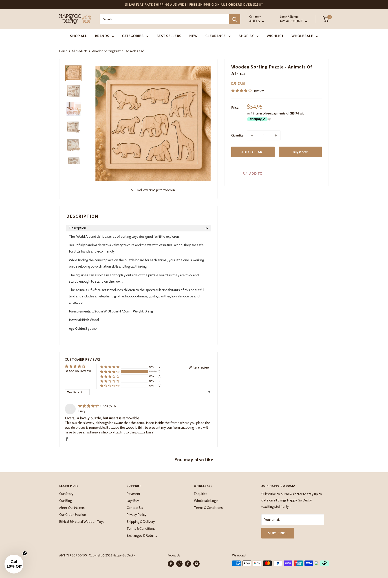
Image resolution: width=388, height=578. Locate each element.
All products (79, 51)
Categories (133, 36)
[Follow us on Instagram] (179, 563)
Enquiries (200, 494)
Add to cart (252, 152)
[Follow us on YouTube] (196, 563)
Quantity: (237, 135)
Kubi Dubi (238, 83)
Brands (102, 36)
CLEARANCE (215, 36)
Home (63, 51)
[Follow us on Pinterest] (188, 563)
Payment (133, 494)
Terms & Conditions (141, 529)
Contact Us (135, 508)
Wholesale (302, 36)
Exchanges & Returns (142, 536)
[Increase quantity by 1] (275, 135)
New (193, 36)
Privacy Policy (136, 515)
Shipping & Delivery (141, 522)
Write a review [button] (199, 367)
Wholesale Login (206, 501)
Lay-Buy (133, 501)
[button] (241, 90)
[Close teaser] (24, 553)
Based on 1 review (78, 371)
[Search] (234, 19)
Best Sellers (169, 36)
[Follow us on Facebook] (171, 563)
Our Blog (65, 501)
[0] (326, 19)
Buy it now (300, 152)
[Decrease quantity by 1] (252, 135)
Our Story (66, 494)
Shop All (78, 36)
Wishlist (275, 36)
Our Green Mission (72, 515)
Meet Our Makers (72, 508)
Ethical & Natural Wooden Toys (81, 522)
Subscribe (277, 533)
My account (292, 21)
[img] (88, 406)
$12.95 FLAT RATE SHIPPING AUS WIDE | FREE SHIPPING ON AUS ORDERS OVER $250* (194, 4)
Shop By (246, 36)
